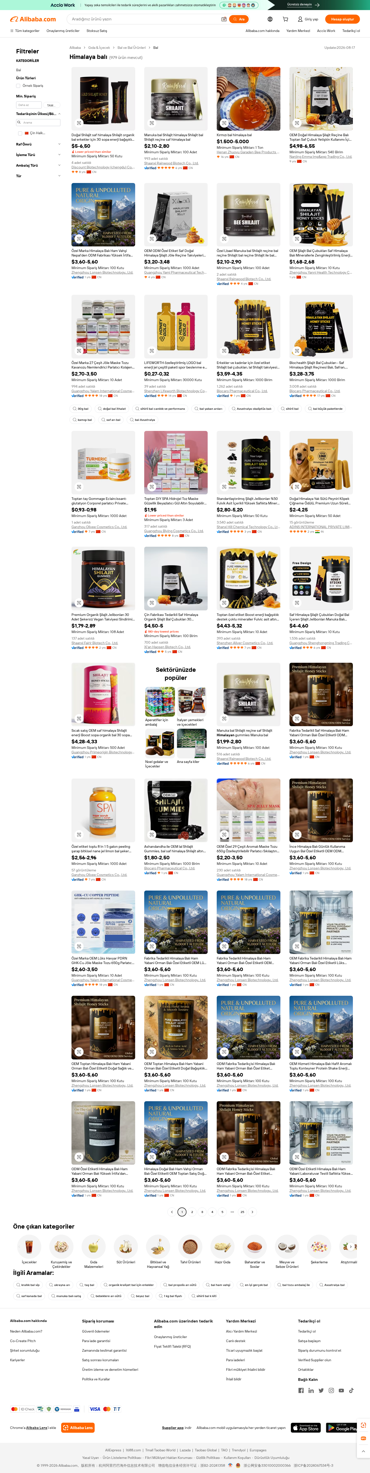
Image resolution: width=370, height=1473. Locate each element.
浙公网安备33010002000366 (267, 1465)
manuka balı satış (68, 1296)
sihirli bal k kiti (206, 1296)
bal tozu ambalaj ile (296, 1285)
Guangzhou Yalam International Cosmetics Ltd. (103, 391)
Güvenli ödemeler (96, 1331)
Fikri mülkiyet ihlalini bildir (245, 1370)
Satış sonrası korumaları (100, 1360)
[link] (363, 1425)
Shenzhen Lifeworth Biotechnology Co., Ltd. (176, 391)
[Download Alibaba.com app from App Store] (306, 1428)
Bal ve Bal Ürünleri (132, 48)
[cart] (286, 20)
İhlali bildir (233, 1379)
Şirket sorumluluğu (25, 1350)
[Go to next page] (252, 1212)
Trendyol (238, 1450)
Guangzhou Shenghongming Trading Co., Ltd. (321, 643)
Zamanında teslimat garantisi (104, 1350)
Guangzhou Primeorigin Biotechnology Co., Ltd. (103, 752)
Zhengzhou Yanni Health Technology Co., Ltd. (321, 272)
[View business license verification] (230, 1465)
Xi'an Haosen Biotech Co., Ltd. (167, 647)
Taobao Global (206, 1450)
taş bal (89, 1285)
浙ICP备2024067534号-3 (313, 1465)
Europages (258, 1450)
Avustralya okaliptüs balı (254, 409)
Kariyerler (17, 1360)
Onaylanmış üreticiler (170, 1337)
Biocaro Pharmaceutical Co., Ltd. (242, 391)
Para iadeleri (235, 1360)
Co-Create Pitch (23, 1341)
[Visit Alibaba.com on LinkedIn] (311, 1390)
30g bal (83, 409)
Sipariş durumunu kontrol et (319, 1350)
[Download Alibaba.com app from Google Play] (343, 1428)
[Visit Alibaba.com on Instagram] (331, 1390)
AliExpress (113, 1450)
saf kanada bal (31, 1296)
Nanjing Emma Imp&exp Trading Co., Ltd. (320, 157)
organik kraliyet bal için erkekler (131, 1285)
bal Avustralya (145, 420)
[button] (224, 19)
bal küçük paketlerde (328, 409)
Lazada (185, 1450)
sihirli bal (292, 409)
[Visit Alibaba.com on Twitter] (321, 1390)
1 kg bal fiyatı (173, 1296)
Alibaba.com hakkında (28, 1321)
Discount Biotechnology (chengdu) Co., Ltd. (103, 167)
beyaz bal (142, 1296)
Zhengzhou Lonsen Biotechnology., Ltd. (102, 272)
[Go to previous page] (171, 1212)
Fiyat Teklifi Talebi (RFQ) (172, 1346)
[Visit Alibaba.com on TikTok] (351, 1390)
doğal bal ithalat (114, 409)
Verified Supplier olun (314, 1360)
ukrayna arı (62, 1285)
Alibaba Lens (36, 1428)
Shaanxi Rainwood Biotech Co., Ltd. (171, 163)
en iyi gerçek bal (256, 1285)
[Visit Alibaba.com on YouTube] (341, 1390)
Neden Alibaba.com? (26, 1331)
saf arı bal (113, 420)
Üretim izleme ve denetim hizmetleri (110, 1370)
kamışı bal (85, 420)
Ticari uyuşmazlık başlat (244, 1350)
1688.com (133, 1450)
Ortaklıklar (306, 1370)
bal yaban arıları (211, 409)
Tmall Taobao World (160, 1450)
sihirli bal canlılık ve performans (162, 409)
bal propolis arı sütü (182, 1285)
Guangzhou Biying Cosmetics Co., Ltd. (174, 531)
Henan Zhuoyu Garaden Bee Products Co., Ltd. (248, 152)
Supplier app (173, 1428)
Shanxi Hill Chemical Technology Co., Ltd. (248, 527)
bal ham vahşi (220, 1285)
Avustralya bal (334, 1285)
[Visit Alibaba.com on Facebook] (301, 1390)
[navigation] (38, 630)
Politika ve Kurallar (96, 1379)
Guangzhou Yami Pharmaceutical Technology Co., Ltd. (176, 272)
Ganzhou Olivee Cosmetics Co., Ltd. (99, 527)
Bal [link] (155, 48)
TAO (224, 1450)
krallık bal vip (30, 1285)
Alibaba (75, 48)
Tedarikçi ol (307, 1331)
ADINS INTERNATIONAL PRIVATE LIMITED (321, 527)
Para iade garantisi (96, 1341)
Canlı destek (235, 1341)
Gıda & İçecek (99, 48)
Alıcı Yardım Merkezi (241, 1331)
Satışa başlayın (309, 1341)
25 (242, 1212)
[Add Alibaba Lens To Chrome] (78, 1428)
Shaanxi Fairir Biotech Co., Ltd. (94, 643)
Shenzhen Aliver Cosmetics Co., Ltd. (245, 643)
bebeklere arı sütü (108, 1296)
